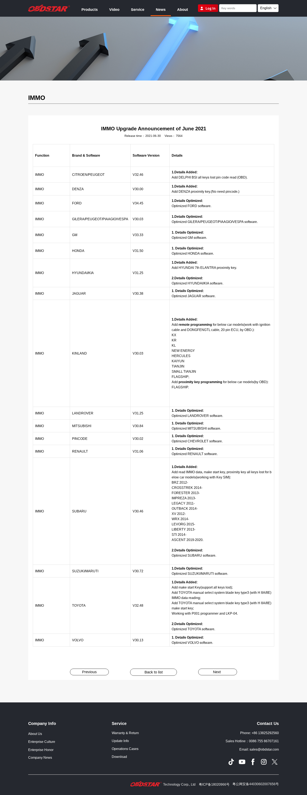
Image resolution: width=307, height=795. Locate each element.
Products (89, 10)
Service (137, 10)
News (161, 10)
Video (114, 10)
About (182, 10)
